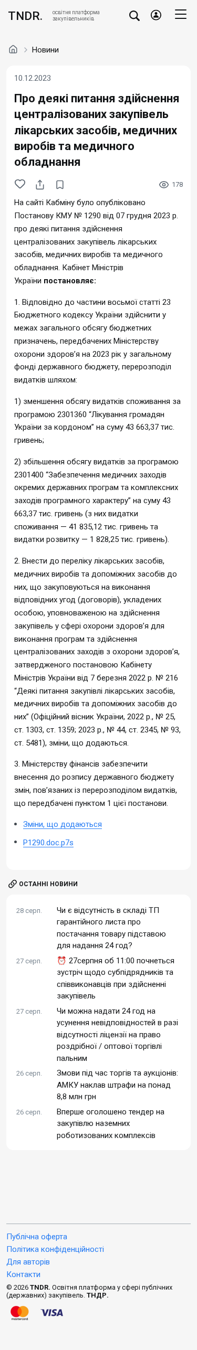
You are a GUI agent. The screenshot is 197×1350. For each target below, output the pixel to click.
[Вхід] (156, 16)
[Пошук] (134, 15)
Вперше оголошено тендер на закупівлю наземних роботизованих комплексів (110, 1123)
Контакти (23, 1274)
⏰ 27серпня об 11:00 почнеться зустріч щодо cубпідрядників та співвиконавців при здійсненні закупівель (115, 978)
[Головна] (13, 49)
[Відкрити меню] (181, 16)
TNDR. (25, 16)
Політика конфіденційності (55, 1249)
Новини (45, 50)
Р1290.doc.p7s (48, 842)
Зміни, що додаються (62, 824)
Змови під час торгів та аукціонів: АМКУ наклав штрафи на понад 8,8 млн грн (117, 1084)
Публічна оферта (36, 1236)
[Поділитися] (40, 184)
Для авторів (28, 1262)
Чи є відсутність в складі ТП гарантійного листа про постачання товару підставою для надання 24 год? (111, 928)
